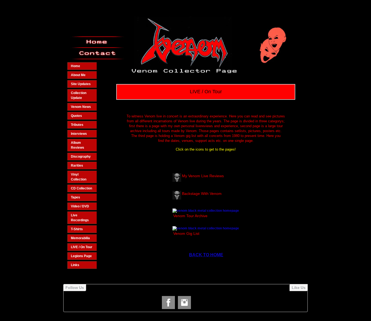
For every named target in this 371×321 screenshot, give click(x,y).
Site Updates (81, 84)
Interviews (79, 134)
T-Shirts (77, 229)
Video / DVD (80, 206)
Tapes (75, 197)
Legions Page (81, 256)
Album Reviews (77, 145)
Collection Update (78, 95)
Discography (81, 156)
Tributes (77, 125)
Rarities (77, 165)
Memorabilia (80, 238)
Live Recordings (80, 217)
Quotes (76, 116)
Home (75, 66)
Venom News (81, 107)
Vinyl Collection (78, 177)
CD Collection (81, 188)
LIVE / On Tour (81, 247)
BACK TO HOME (206, 255)
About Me (78, 75)
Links (75, 265)
